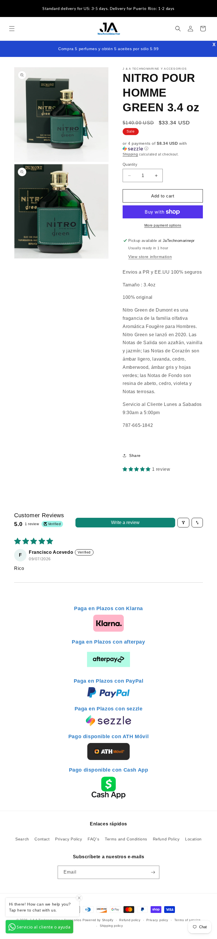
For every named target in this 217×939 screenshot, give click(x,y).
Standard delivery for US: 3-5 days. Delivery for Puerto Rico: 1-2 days (108, 8)
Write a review (125, 522)
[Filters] (183, 522)
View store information (150, 256)
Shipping (130, 154)
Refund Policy (166, 839)
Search (22, 839)
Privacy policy (157, 920)
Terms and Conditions (126, 839)
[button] (12, 28)
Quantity (130, 164)
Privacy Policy (68, 839)
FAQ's (93, 839)
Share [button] (135, 455)
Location (193, 839)
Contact (41, 839)
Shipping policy (111, 925)
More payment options (162, 225)
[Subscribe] (153, 872)
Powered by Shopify (98, 920)
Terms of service (187, 920)
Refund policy (129, 920)
